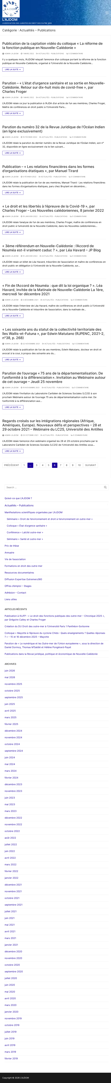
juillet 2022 (11, 844)
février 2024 (11, 777)
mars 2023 (10, 811)
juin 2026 (10, 670)
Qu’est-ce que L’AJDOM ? (18, 498)
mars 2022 (10, 864)
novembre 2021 (13, 891)
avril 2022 (10, 857)
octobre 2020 (12, 964)
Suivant (90, 465)
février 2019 (11, 1058)
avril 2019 (10, 1045)
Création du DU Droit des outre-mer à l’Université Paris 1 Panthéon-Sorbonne (47, 626)
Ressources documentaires (19, 572)
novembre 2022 (13, 824)
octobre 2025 (12, 690)
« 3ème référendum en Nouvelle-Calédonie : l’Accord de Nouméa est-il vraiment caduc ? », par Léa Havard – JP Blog (51, 248)
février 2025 (11, 724)
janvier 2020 (11, 1011)
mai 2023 (10, 804)
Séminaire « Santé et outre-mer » (25, 539)
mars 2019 (10, 1051)
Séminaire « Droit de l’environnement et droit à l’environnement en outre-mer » (50, 519)
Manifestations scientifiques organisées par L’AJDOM (33, 512)
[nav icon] (107, 13)
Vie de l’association (15, 559)
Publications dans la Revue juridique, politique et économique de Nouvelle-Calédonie (51, 653)
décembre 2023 (13, 784)
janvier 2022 (11, 877)
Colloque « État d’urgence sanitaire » (27, 525)
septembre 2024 (14, 750)
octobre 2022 (12, 831)
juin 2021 (9, 918)
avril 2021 (10, 931)
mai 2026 (10, 677)
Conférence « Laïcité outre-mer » (25, 532)
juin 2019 (9, 1038)
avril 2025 (10, 710)
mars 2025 (10, 717)
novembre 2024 (13, 737)
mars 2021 (10, 938)
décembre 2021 (13, 884)
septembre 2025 (14, 697)
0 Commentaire (75, 54)
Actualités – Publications (19, 505)
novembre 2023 (13, 791)
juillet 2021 (10, 911)
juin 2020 (10, 984)
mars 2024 (10, 770)
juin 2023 (10, 797)
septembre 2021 (13, 904)
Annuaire (9, 552)
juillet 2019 (10, 1031)
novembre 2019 (13, 1018)
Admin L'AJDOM (11, 54)
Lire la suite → (13, 69)
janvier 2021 (11, 944)
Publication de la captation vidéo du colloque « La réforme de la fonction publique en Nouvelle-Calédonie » (52, 45)
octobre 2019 (12, 1025)
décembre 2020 (13, 951)
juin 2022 (10, 851)
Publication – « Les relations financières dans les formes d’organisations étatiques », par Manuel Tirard (48, 169)
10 (79, 465)
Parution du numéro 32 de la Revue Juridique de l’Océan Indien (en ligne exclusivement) (53, 129)
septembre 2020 (14, 971)
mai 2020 (10, 991)
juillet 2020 (11, 978)
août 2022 (10, 837)
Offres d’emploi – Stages (18, 585)
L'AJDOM (10, 19)
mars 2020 (10, 1005)
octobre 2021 (12, 898)
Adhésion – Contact (15, 592)
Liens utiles (11, 599)
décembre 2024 (13, 730)
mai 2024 (10, 764)
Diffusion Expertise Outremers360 (23, 579)
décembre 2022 (13, 817)
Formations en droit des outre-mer (23, 565)
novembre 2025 (13, 684)
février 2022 (11, 871)
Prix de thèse (12, 545)
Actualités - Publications (51, 54)
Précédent (11, 465)
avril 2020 (10, 998)
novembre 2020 (13, 958)
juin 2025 (10, 704)
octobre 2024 (12, 744)
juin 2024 (10, 757)
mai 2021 (10, 924)
